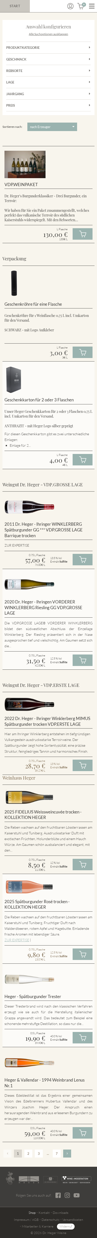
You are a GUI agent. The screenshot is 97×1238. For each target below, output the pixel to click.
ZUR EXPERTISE (16, 940)
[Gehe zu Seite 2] (67, 1154)
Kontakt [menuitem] (44, 1213)
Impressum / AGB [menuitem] (26, 1220)
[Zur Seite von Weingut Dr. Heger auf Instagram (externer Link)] (67, 1195)
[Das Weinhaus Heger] (28, 1179)
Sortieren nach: (12, 127)
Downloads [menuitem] (60, 1213)
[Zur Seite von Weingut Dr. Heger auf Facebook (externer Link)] (58, 1195)
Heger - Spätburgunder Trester (32, 996)
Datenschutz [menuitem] (50, 1220)
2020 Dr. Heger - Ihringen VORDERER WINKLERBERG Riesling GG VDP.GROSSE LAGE (43, 607)
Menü (92, 6)
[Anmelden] (70, 6)
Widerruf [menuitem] (65, 1226)
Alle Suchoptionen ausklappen (48, 34)
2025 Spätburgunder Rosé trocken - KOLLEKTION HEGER (37, 904)
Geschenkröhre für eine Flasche (33, 304)
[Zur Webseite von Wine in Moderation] (76, 1179)
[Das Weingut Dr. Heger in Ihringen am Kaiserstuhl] (10, 1178)
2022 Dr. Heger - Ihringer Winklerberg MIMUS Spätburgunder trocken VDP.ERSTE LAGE (47, 721)
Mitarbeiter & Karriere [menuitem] (37, 1226)
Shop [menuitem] (32, 1213)
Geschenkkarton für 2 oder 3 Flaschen (39, 399)
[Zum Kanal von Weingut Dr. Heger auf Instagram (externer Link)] (76, 1195)
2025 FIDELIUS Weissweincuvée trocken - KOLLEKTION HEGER (43, 814)
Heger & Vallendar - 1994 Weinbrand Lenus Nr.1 (44, 1082)
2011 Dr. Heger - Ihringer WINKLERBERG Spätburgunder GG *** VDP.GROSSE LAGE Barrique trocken (43, 529)
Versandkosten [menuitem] (72, 1220)
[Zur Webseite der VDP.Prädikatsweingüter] (50, 1179)
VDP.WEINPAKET (21, 184)
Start (15, 6)
